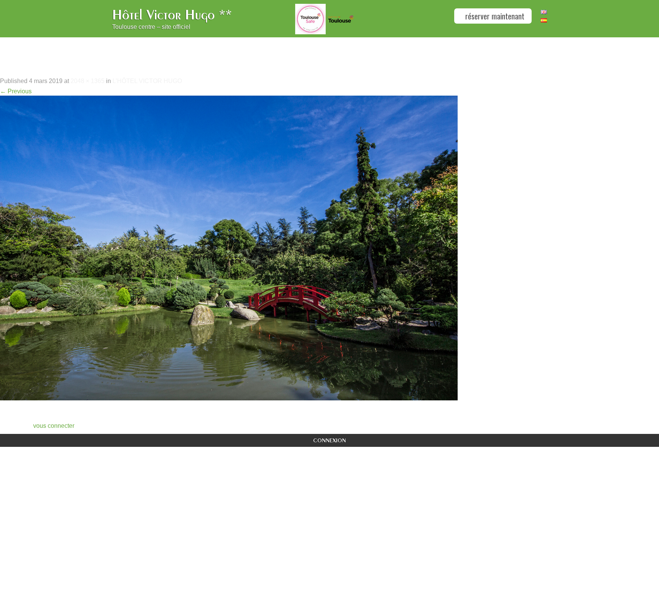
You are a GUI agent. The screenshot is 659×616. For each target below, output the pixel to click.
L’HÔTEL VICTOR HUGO (147, 81)
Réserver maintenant (493, 16)
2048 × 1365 (87, 81)
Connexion (329, 440)
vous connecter (53, 425)
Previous (16, 91)
